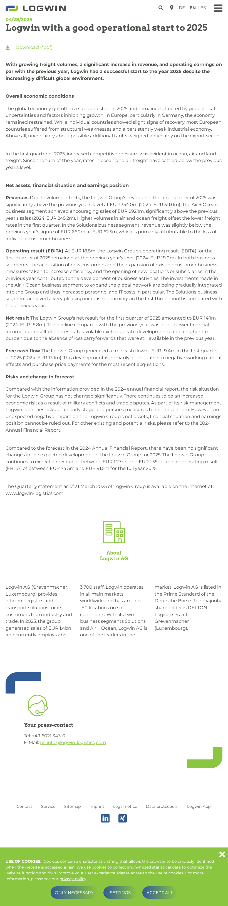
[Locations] (171, 7)
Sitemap (72, 806)
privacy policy (73, 878)
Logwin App (198, 806)
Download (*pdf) (33, 47)
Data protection (161, 806)
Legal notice (125, 806)
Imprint (97, 806)
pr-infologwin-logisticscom (73, 742)
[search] (161, 7)
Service (48, 806)
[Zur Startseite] (36, 9)
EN (193, 7)
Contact (24, 806)
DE (182, 7)
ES (203, 7)
